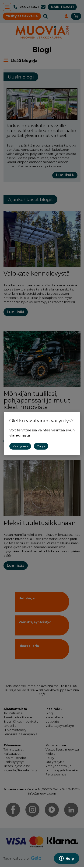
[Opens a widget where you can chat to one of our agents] (66, 859)
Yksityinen (20, 446)
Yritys (41, 446)
